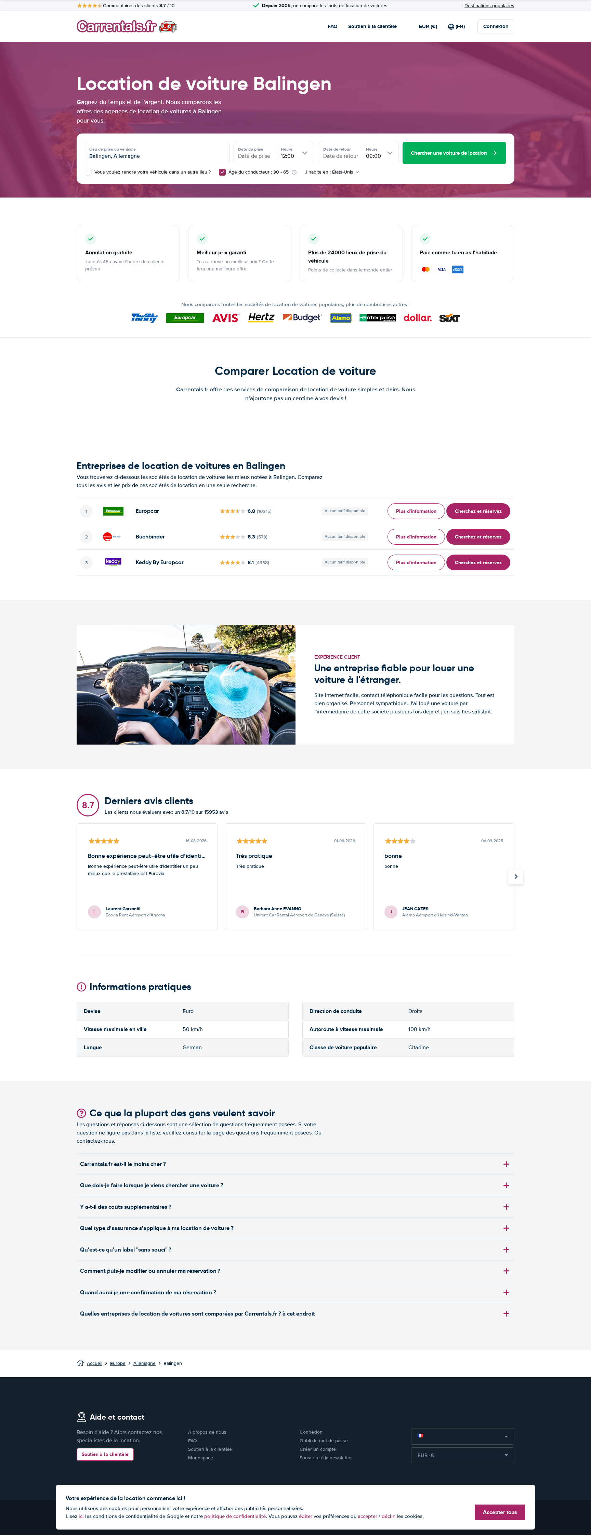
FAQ (332, 26)
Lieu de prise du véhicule (112, 149)
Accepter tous (500, 1512)
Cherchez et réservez (478, 511)
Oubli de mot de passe (324, 1441)
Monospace (200, 1458)
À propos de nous (207, 1432)
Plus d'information (416, 511)
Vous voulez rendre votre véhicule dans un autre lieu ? (151, 172)
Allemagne (144, 1363)
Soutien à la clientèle (372, 26)
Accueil (94, 1363)
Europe (118, 1363)
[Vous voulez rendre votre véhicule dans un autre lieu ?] (88, 172)
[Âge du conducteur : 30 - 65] (222, 172)
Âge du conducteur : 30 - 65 (258, 172)
